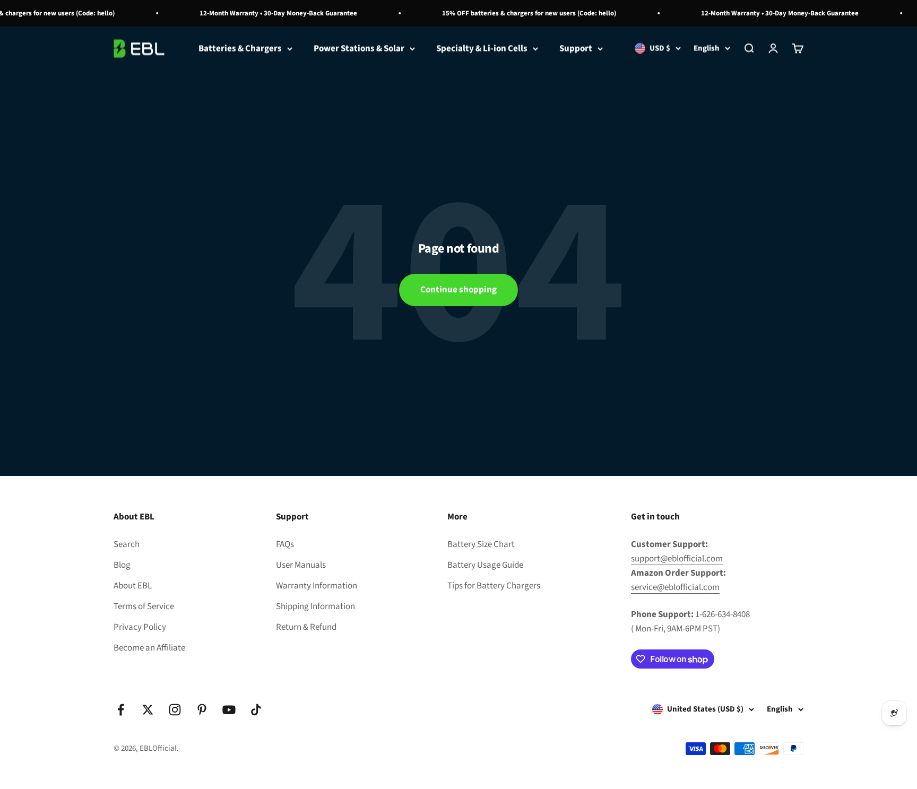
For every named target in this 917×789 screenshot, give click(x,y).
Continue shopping (458, 289)
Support (575, 48)
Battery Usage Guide (485, 565)
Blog (122, 565)
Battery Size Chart (481, 544)
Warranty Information (316, 585)
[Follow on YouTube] (229, 710)
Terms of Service (144, 606)
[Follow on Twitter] (148, 710)
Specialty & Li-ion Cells (481, 48)
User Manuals (301, 565)
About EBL (133, 585)
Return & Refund (306, 627)
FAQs (285, 544)
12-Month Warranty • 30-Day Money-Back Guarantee (270, 13)
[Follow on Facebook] (121, 710)
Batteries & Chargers (240, 48)
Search (127, 544)
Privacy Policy (140, 627)
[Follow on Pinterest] (202, 710)
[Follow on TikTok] (256, 710)
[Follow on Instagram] (175, 710)
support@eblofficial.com (677, 558)
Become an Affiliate (149, 647)
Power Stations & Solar (359, 48)
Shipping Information (315, 606)
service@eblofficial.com (675, 587)
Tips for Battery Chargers (493, 585)
